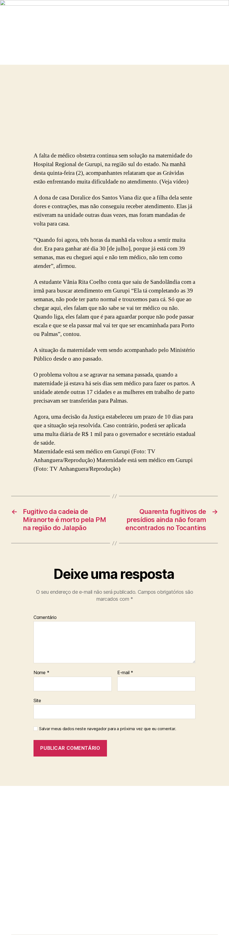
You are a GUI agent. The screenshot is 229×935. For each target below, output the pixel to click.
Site (37, 700)
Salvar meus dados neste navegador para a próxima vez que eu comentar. (107, 728)
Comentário (45, 617)
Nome (41, 672)
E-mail (125, 672)
